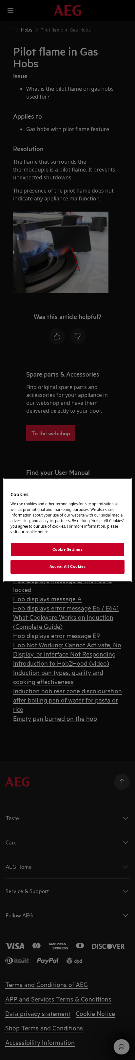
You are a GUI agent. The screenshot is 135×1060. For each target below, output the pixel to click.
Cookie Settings (67, 549)
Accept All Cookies (67, 566)
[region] (67, 530)
